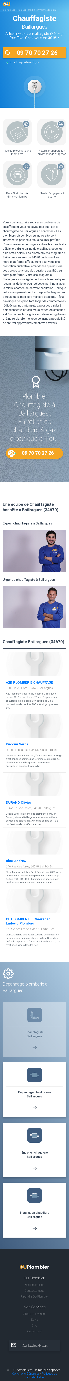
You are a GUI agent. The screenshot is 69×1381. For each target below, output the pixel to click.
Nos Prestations (34, 1285)
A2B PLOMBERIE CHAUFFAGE (29, 682)
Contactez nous (34, 1290)
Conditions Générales (26, 1373)
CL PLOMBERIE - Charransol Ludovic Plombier (28, 921)
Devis (34, 1319)
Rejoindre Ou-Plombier (34, 1296)
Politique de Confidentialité (41, 1375)
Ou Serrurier (34, 1331)
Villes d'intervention (34, 1314)
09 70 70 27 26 (37, 52)
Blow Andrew (16, 861)
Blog (34, 1325)
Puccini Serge (17, 744)
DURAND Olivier (18, 802)
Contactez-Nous (35, 1345)
